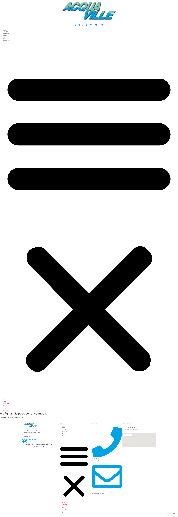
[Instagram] (23, 441)
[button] (89, 220)
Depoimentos (6, 40)
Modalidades (6, 33)
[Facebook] (26, 441)
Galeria (4, 38)
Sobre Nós (5, 31)
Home (4, 30)
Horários (5, 35)
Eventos (5, 37)
